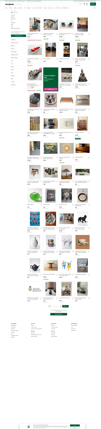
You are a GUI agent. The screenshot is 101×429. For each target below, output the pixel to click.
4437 (61, 306)
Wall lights (12, 337)
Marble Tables (73, 330)
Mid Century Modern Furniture (36, 334)
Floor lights (13, 332)
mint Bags (53, 334)
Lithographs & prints (14, 335)
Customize (74, 427)
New (15, 10)
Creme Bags (53, 332)
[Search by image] (80, 4)
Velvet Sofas (73, 328)
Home (12, 10)
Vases (12, 333)
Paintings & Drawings (14, 330)
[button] (69, 1)
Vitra (72, 327)
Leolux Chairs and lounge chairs (36, 328)
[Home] (9, 4)
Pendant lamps (13, 325)
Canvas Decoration (54, 327)
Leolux (32, 325)
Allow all (75, 425)
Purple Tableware (54, 336)
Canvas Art (53, 325)
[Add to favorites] (41, 34)
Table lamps (13, 328)
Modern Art (33, 332)
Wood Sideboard (74, 325)
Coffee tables (13, 327)
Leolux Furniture (34, 327)
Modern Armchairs (34, 336)
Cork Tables (53, 328)
